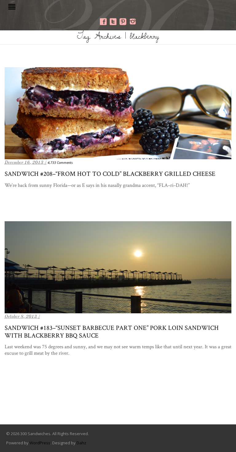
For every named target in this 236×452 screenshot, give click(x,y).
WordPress (40, 443)
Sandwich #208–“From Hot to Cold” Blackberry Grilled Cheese (110, 173)
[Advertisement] (118, 399)
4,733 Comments (60, 162)
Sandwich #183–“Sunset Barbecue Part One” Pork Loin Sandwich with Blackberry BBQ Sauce (112, 331)
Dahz (81, 443)
